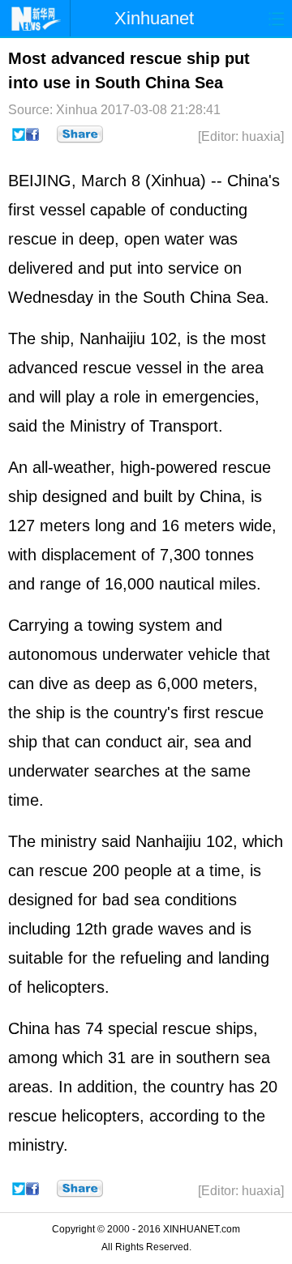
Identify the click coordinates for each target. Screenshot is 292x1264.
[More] (80, 134)
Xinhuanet (154, 18)
